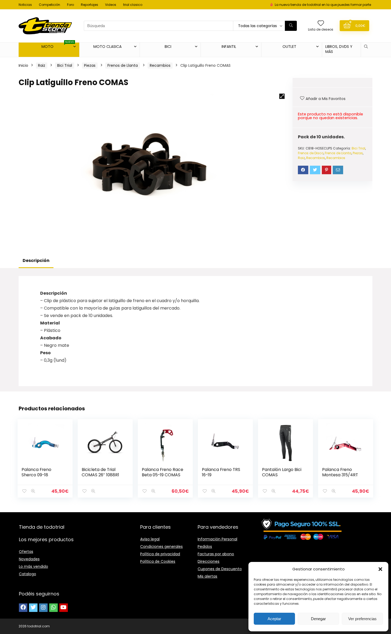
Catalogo (27, 574)
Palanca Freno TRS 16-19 (221, 472)
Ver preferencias (362, 618)
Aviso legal (150, 539)
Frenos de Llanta (122, 65)
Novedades (29, 559)
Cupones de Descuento (220, 569)
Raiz (41, 65)
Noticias (25, 4)
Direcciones (208, 561)
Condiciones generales (161, 546)
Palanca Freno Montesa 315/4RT (340, 472)
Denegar (318, 618)
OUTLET (289, 46)
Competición (49, 4)
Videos (110, 4)
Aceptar (274, 618)
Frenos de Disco (310, 153)
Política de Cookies (157, 561)
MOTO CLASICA (107, 46)
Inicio (23, 65)
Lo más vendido (33, 566)
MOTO (57, 46)
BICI (168, 46)
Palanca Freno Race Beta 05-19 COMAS (162, 472)
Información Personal (217, 539)
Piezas (89, 65)
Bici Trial (64, 65)
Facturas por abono (216, 554)
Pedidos (205, 546)
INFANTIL (229, 46)
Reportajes (89, 4)
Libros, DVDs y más (338, 49)
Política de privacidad (160, 554)
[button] (380, 569)
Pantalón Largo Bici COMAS (281, 472)
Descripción (36, 260)
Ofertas (26, 551)
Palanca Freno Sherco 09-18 (36, 472)
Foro (70, 4)
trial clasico (132, 4)
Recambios (160, 65)
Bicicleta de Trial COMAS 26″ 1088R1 (100, 472)
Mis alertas (207, 576)
